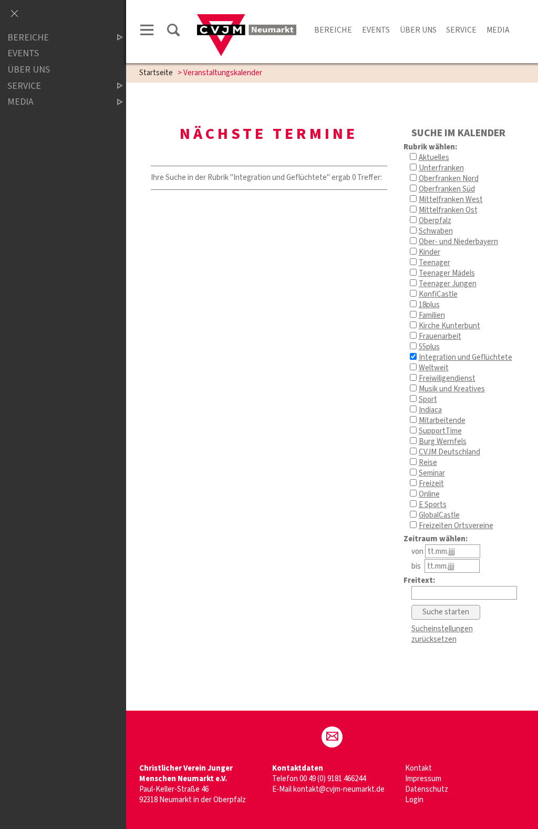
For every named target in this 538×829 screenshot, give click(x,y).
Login (414, 799)
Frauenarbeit (440, 336)
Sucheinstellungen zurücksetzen (442, 634)
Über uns (418, 30)
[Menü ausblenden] (14, 14)
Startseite (156, 72)
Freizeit (431, 483)
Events (376, 30)
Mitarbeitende (442, 420)
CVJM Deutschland (449, 452)
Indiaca (430, 410)
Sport (428, 399)
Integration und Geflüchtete (465, 357)
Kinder (429, 252)
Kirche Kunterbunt (449, 325)
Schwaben (436, 231)
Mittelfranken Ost (448, 210)
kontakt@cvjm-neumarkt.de (339, 789)
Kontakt (418, 768)
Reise (428, 462)
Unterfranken (441, 168)
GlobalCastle (439, 515)
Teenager (434, 262)
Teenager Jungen (448, 283)
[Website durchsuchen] (173, 32)
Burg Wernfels (443, 441)
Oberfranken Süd (447, 189)
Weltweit (434, 367)
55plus (429, 346)
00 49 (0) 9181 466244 (332, 778)
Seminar (432, 473)
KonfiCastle (438, 294)
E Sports (433, 504)
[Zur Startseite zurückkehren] (247, 19)
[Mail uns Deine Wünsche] (332, 736)
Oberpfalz (435, 220)
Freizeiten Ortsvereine (456, 525)
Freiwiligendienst (447, 378)
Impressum (423, 778)
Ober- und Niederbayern (458, 241)
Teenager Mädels (447, 273)
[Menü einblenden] (147, 32)
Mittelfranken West (451, 199)
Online (429, 494)
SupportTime (440, 431)
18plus (429, 304)
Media (498, 30)
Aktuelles (434, 157)
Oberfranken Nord (449, 178)
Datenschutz (426, 789)
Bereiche (333, 30)
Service (461, 30)
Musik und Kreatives (452, 389)
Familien (432, 315)
